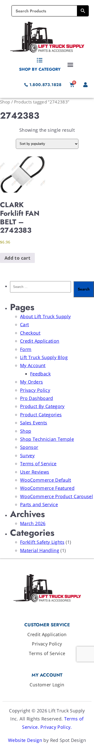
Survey (27, 455)
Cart (24, 324)
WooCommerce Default (45, 480)
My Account (33, 365)
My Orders (31, 382)
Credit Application (39, 341)
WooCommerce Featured (47, 488)
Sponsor (29, 447)
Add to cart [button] (17, 258)
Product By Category (42, 406)
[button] (70, 64)
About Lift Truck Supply (45, 316)
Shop (5, 102)
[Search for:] (40, 289)
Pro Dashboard (36, 398)
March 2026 (33, 523)
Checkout (30, 333)
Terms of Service (38, 464)
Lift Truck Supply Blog (44, 357)
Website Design (25, 740)
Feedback (40, 374)
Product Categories (41, 415)
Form (25, 349)
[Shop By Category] (40, 60)
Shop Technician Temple (47, 439)
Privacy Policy (35, 390)
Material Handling (39, 550)
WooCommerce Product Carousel (56, 496)
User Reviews (34, 472)
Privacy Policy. (56, 727)
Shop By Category (40, 69)
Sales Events (33, 423)
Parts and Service (39, 504)
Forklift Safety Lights (42, 542)
